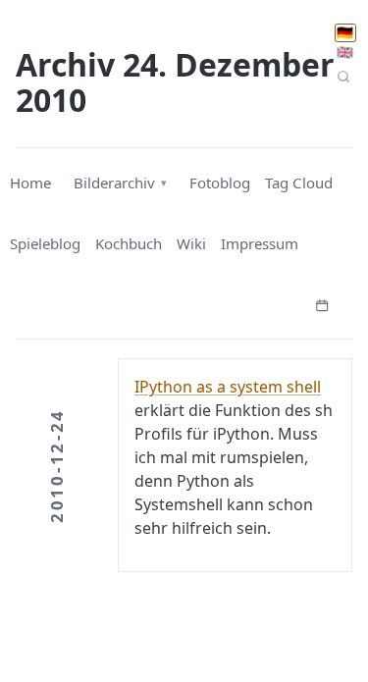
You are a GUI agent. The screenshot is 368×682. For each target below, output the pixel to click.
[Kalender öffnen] (322, 303)
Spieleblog (45, 243)
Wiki (191, 243)
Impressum (259, 243)
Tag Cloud (299, 182)
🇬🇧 (345, 52)
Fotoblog (219, 182)
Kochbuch (128, 243)
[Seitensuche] (344, 76)
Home (30, 182)
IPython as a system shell (227, 386)
